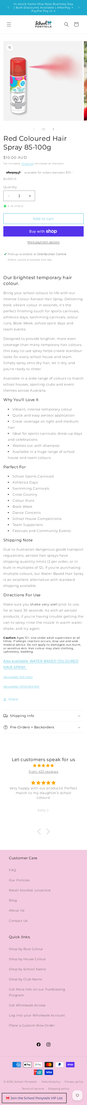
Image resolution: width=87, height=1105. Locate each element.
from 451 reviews (43, 771)
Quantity (10, 187)
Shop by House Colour (27, 959)
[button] (9, 24)
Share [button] (13, 699)
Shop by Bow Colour (26, 949)
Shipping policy (58, 1088)
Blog (13, 900)
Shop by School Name (27, 969)
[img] (43, 765)
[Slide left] (34, 129)
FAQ (12, 870)
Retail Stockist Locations (30, 890)
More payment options (43, 242)
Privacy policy (74, 1081)
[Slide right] (53, 129)
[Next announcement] (79, 7)
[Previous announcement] (8, 7)
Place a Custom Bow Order (32, 1025)
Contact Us (18, 921)
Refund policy (51, 1081)
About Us (17, 910)
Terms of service (33, 1088)
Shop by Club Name (25, 979)
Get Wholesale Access (27, 1005)
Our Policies (19, 880)
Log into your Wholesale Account (37, 1015)
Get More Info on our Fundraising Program (37, 992)
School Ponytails (25, 1081)
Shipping (27, 163)
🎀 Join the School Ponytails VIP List (34, 1098)
